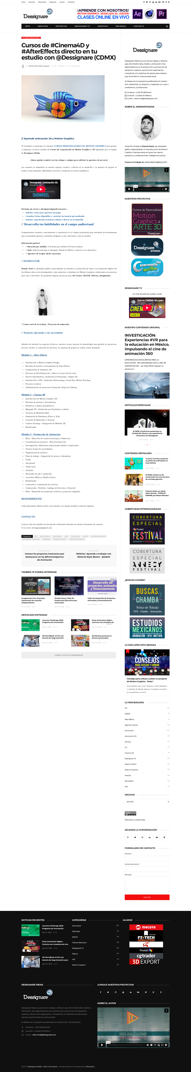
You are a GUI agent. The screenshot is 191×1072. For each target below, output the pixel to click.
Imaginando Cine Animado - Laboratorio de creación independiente (33, 600)
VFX (126, 787)
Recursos (121, 26)
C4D (66, 536)
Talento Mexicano (79, 942)
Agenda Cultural (131, 725)
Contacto (71, 2)
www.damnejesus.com (156, 162)
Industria (103, 26)
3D (36, 536)
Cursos (62, 2)
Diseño (75, 937)
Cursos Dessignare (98, 536)
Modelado (46, 539)
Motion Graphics (60, 539)
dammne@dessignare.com (146, 98)
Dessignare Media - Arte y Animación (42, 1066)
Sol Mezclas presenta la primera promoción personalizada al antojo (102, 638)
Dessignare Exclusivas (31, 539)
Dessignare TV (130, 758)
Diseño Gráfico (130, 764)
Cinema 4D (75, 536)
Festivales (76, 931)
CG (126, 747)
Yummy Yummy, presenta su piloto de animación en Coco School (157, 461)
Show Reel (42, 2)
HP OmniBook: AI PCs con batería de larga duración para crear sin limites (53, 638)
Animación (57, 536)
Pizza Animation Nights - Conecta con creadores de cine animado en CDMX (103, 622)
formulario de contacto (93, 524)
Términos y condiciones (135, 820)
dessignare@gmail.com (51, 209)
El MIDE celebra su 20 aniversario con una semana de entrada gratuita (157, 477)
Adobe (127, 714)
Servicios (32, 2)
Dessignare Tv (82, 26)
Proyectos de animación (58, 324)
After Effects (45, 536)
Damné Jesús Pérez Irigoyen (39, 66)
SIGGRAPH (129, 781)
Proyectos (52, 2)
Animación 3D (130, 736)
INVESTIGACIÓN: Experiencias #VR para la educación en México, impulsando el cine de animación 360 (147, 344)
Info (27, 26)
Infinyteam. (90, 1066)
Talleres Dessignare (31, 37)
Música (75, 954)
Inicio (23, 2)
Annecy (128, 742)
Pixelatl (128, 775)
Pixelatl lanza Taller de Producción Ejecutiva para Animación (66, 600)
